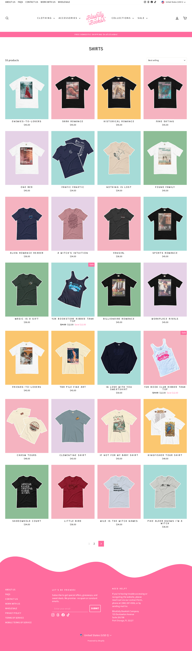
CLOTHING (45, 18)
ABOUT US (10, 2)
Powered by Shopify (96, 641)
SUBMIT (95, 608)
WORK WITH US (48, 2)
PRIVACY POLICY (13, 613)
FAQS (20, 2)
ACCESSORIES (68, 18)
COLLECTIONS (122, 18)
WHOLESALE (64, 2)
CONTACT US (31, 2)
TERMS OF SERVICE (14, 617)
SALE (142, 18)
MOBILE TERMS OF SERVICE (18, 622)
